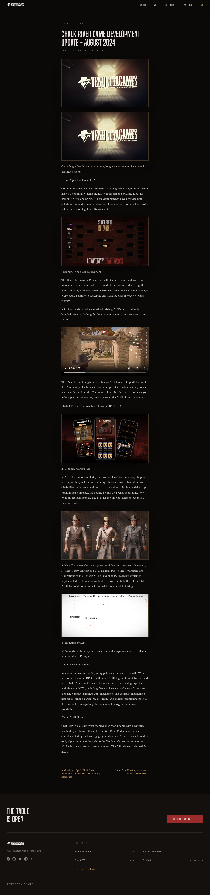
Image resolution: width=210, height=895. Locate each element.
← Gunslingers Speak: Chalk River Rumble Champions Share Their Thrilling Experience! (80, 773)
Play (201, 5)
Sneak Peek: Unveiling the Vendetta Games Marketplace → (132, 772)
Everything (169, 5)
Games (143, 5)
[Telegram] (26, 859)
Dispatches (187, 5)
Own (155, 5)
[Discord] (20, 859)
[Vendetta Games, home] (15, 5)
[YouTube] (14, 859)
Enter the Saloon (182, 819)
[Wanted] (31, 859)
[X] (8, 859)
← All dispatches (73, 24)
